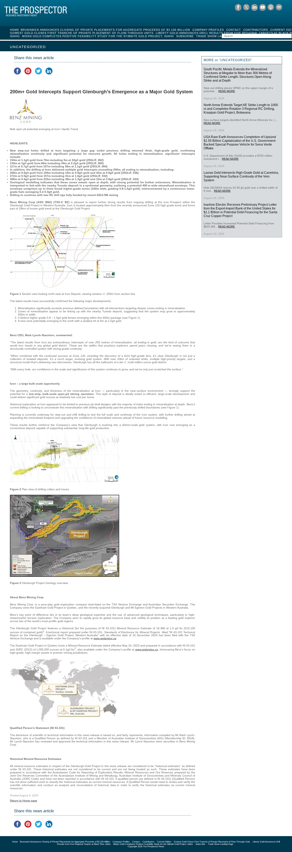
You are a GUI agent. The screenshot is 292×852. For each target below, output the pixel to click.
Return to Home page (23, 800)
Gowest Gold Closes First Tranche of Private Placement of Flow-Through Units (81, 33)
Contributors (255, 29)
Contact (233, 29)
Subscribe (185, 36)
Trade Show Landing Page (218, 36)
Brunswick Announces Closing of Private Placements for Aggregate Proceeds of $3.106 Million (105, 29)
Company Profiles (208, 29)
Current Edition (164, 841)
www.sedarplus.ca (105, 638)
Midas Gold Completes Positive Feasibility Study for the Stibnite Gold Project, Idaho (98, 36)
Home (14, 29)
